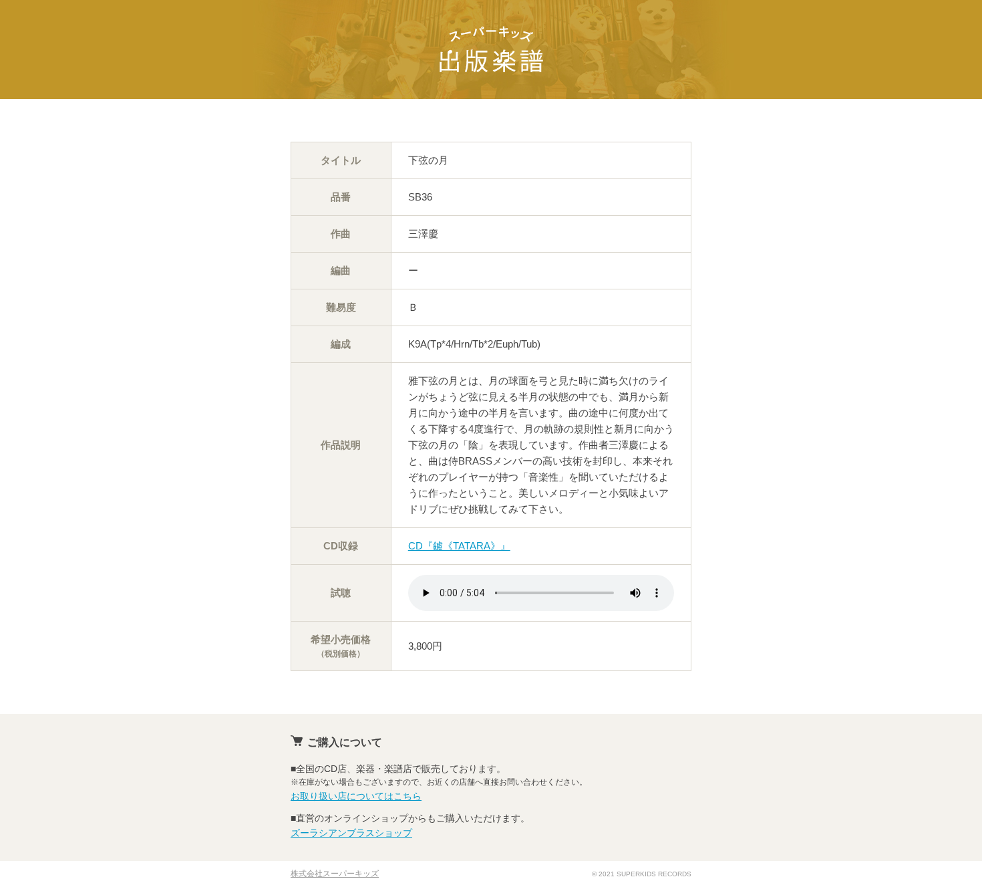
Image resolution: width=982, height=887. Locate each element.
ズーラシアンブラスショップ (351, 833)
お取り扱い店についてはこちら (356, 796)
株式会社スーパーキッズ (335, 873)
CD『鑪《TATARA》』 (459, 545)
